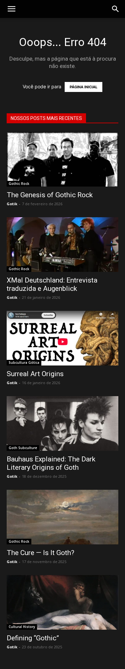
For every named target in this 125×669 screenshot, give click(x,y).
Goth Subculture (23, 447)
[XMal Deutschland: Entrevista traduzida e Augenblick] (62, 244)
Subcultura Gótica (24, 362)
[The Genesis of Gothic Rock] (62, 159)
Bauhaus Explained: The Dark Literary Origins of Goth (51, 463)
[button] (115, 9)
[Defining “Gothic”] (62, 602)
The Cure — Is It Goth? (40, 553)
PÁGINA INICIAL (83, 87)
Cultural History (22, 626)
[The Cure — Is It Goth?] (62, 517)
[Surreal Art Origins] (62, 338)
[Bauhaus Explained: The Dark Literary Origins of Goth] (62, 423)
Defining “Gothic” (33, 638)
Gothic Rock (19, 183)
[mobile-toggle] (11, 9)
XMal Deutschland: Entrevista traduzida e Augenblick (52, 284)
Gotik (12, 203)
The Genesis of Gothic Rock (50, 195)
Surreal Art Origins (35, 374)
